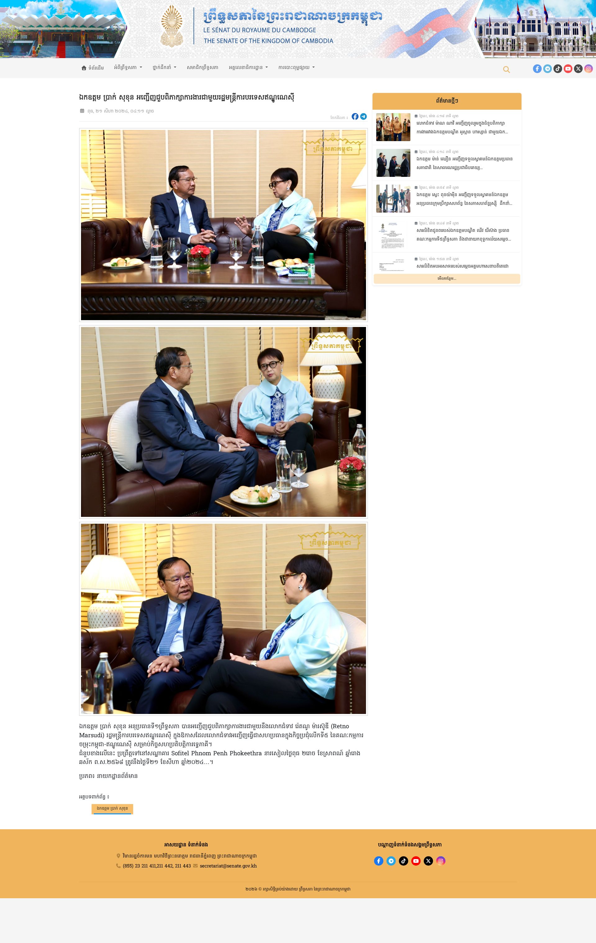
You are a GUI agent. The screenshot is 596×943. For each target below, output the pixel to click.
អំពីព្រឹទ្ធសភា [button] (126, 67)
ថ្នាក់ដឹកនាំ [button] (163, 67)
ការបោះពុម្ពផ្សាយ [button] (294, 67)
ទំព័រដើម (95, 68)
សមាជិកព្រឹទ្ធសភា (203, 67)
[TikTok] (557, 68)
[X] (428, 861)
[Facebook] (537, 68)
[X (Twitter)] (578, 68)
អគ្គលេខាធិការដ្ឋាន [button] (246, 67)
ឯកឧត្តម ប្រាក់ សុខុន (112, 809)
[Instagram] (588, 68)
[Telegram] (547, 68)
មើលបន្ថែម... (447, 278)
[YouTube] (568, 68)
